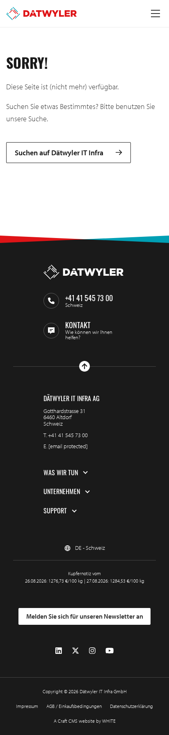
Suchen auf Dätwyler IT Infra (59, 152)
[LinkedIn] (58, 651)
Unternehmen (61, 491)
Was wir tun (60, 472)
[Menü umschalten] (155, 13)
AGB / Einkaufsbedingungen (74, 706)
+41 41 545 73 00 (68, 435)
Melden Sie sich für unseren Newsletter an (84, 616)
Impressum (27, 706)
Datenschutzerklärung (131, 706)
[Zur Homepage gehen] (41, 13)
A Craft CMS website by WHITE (85, 721)
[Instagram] (92, 651)
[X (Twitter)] (75, 651)
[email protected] (68, 446)
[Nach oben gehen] (84, 366)
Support (55, 511)
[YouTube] (109, 651)
